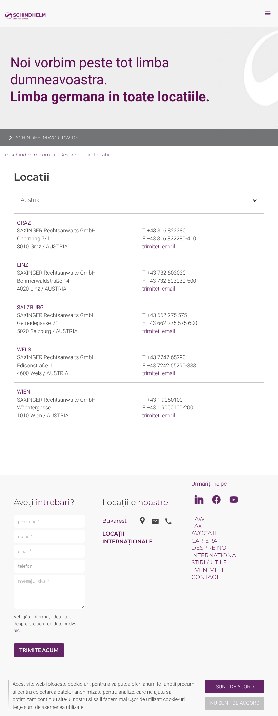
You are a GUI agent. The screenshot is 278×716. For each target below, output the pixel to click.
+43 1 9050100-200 (170, 407)
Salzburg (30, 307)
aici (17, 630)
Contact (205, 577)
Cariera (204, 541)
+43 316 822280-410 (171, 238)
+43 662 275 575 (167, 315)
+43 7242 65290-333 (171, 365)
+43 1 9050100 (164, 400)
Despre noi (209, 548)
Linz (22, 265)
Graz (24, 223)
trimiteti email (158, 246)
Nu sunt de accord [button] (235, 703)
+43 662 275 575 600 (172, 323)
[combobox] (139, 200)
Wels (24, 349)
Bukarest (114, 521)
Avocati (204, 533)
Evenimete (208, 570)
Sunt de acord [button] (235, 687)
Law (198, 519)
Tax (196, 526)
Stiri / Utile (209, 562)
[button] (202, 695)
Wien (23, 391)
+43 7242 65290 (166, 357)
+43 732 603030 (166, 272)
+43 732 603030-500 (171, 281)
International (215, 555)
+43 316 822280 (166, 230)
